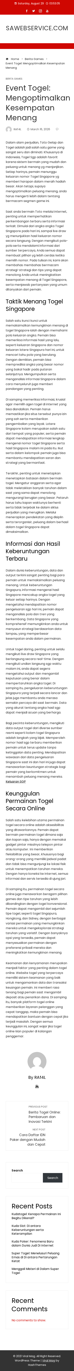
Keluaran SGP (16, 781)
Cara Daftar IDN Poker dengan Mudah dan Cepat (27, 1137)
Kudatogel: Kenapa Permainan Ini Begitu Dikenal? (36, 1216)
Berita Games (14, 79)
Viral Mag (48, 1360)
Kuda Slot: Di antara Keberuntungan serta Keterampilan (28, 1230)
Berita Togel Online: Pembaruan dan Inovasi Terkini (44, 1114)
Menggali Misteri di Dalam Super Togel (35, 1271)
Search (17, 1170)
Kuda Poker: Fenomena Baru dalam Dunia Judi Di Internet (33, 1243)
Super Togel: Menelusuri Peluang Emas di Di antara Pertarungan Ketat (35, 1257)
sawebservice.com (37, 28)
